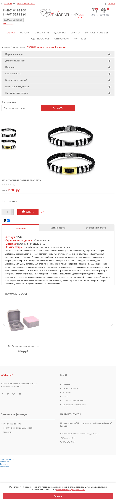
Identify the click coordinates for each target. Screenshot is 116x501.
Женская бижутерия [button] (17, 92)
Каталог (25, 32)
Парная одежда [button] (14, 54)
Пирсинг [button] (10, 67)
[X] (5, 220)
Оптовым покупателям (73, 400)
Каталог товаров (70, 388)
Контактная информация (74, 404)
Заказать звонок (13, 20)
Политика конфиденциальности (18, 427)
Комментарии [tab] (57, 227)
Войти (111, 3)
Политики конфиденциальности (70, 489)
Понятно (58, 496)
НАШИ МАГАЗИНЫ (26, 3)
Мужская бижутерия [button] (17, 86)
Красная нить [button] (13, 73)
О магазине (42, 32)
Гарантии (7, 432)
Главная (10, 32)
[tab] (58, 54)
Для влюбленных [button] (15, 60)
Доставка (60, 32)
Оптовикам (61, 38)
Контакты (80, 38)
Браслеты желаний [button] (16, 79)
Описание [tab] (20, 228)
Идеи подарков (40, 38)
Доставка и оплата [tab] (96, 227)
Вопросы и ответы (96, 32)
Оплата (75, 32)
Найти (59, 108)
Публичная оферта (12, 423)
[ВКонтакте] (8, 220)
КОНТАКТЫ (8, 23)
